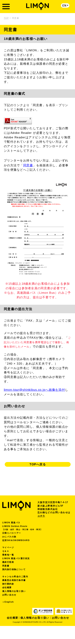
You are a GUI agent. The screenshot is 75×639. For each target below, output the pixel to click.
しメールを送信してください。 (36, 392)
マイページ (8, 547)
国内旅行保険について (14, 569)
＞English (8, 602)
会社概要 (7, 587)
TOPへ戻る (37, 464)
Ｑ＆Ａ (5, 551)
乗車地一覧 (8, 555)
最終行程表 (8, 562)
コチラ (41, 516)
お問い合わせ (9, 595)
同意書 (28, 165)
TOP (6, 18)
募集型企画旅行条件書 (14, 580)
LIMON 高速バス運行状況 (16, 558)
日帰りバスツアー (11, 533)
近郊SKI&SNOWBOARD (16, 540)
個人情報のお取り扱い (14, 591)
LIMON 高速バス (11, 522)
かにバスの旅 (9, 536)
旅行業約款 (8, 584)
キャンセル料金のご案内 (15, 576)
